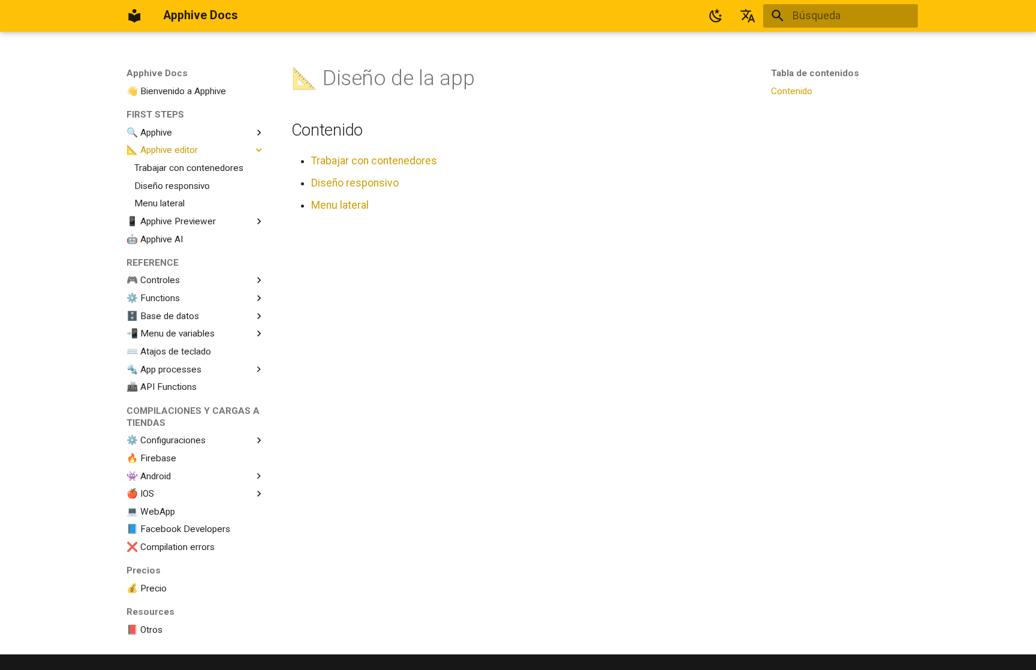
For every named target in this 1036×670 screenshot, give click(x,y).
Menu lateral (340, 205)
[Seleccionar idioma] (747, 15)
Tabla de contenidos (815, 73)
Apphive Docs (157, 73)
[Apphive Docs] (134, 15)
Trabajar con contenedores (374, 161)
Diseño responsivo (355, 183)
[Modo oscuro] (716, 15)
